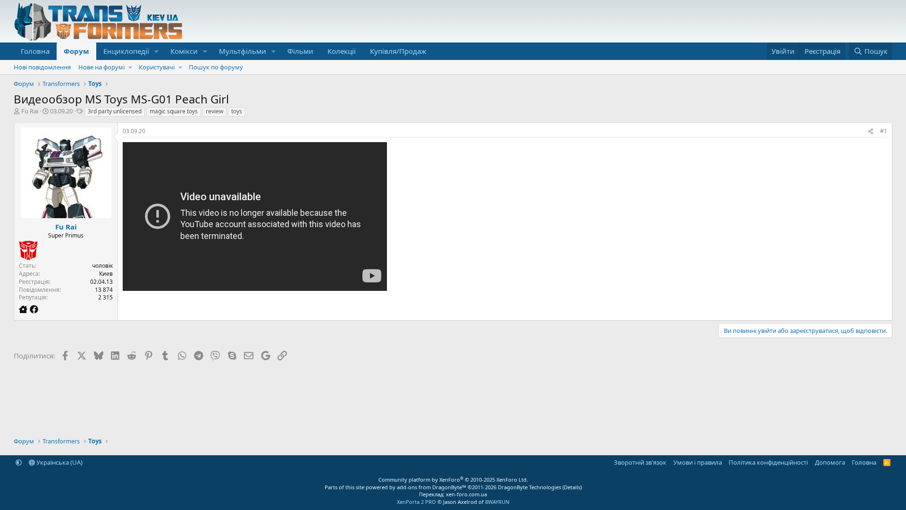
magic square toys (174, 111)
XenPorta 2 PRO (416, 501)
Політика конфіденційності (768, 462)
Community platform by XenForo (453, 479)
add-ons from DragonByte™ (431, 487)
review (214, 111)
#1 (883, 131)
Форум (76, 51)
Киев (106, 274)
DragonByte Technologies (529, 487)
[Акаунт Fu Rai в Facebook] (34, 309)
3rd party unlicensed (115, 111)
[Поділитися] (870, 131)
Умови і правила (697, 462)
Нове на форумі (101, 67)
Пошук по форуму (216, 67)
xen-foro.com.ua (466, 494)
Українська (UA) (59, 462)
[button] (156, 51)
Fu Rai (29, 111)
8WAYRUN (497, 501)
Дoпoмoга (830, 462)
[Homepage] (24, 309)
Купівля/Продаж (398, 51)
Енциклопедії (126, 51)
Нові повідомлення (42, 67)
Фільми (300, 51)
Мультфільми (242, 51)
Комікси (184, 51)
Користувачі (157, 67)
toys (236, 111)
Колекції (341, 51)
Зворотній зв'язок (640, 462)
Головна (35, 51)
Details (572, 487)
